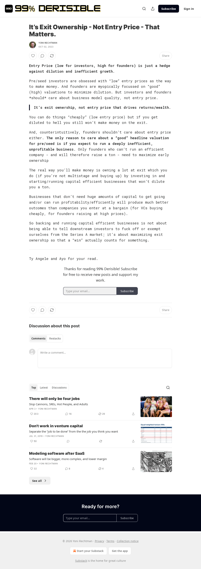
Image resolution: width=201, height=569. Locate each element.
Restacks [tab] (55, 338)
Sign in (189, 9)
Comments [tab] (38, 338)
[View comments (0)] (42, 56)
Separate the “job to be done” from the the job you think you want (73, 431)
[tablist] (46, 338)
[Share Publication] (153, 9)
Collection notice (128, 541)
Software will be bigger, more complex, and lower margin (68, 459)
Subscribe (168, 9)
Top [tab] (33, 387)
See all (37, 481)
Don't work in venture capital (56, 426)
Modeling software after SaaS (57, 453)
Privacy (99, 541)
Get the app (120, 551)
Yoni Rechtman (47, 42)
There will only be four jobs (54, 398)
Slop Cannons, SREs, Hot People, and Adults (58, 404)
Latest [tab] (44, 387)
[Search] (144, 9)
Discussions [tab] (59, 387)
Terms (110, 541)
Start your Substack (90, 551)
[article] (100, 407)
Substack (81, 561)
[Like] (33, 56)
